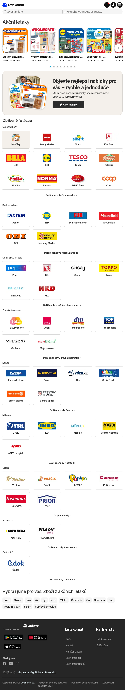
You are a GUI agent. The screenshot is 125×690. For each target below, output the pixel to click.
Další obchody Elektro (61, 410)
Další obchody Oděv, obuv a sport (61, 305)
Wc (37, 600)
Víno (53, 600)
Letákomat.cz (27, 682)
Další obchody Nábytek (61, 462)
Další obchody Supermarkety (61, 195)
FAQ (68, 639)
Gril (88, 600)
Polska (39, 672)
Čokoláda (76, 600)
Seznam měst (73, 657)
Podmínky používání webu (84, 682)
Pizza (7, 600)
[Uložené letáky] (107, 5)
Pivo (28, 600)
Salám (27, 606)
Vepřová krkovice (45, 606)
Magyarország (25, 672)
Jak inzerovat (104, 639)
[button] (113, 5)
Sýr (45, 600)
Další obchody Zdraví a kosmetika (61, 357)
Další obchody (61, 515)
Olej (111, 600)
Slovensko (50, 672)
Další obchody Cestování (61, 579)
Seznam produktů (75, 663)
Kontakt (70, 645)
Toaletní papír (12, 606)
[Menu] (120, 5)
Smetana (99, 600)
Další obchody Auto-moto (61, 547)
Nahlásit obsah (74, 651)
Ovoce (18, 600)
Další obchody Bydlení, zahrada (61, 252)
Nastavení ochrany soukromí (53, 682)
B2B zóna (102, 645)
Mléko (63, 600)
